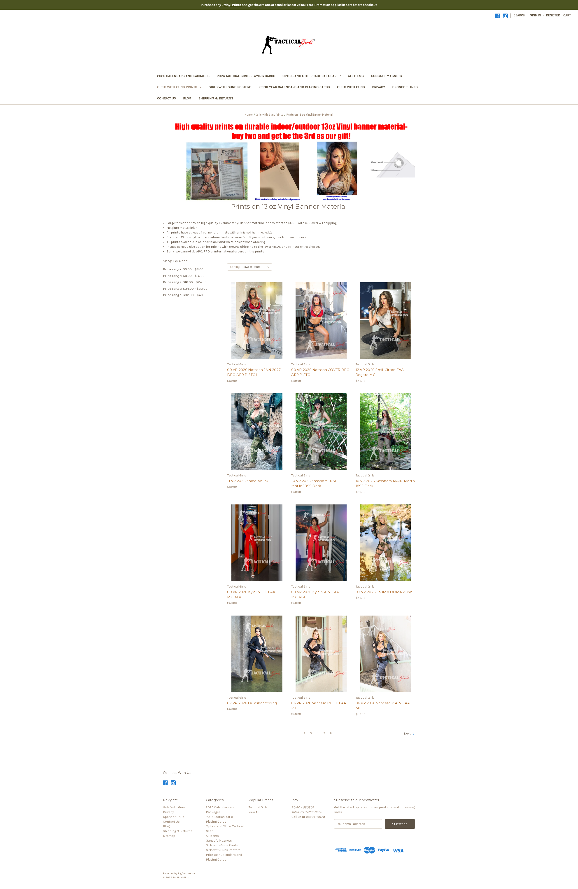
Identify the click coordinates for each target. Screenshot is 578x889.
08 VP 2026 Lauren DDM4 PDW (384, 592)
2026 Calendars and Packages (183, 76)
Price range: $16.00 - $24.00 (185, 282)
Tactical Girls (258, 807)
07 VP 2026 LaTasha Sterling (252, 703)
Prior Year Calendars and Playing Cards (294, 87)
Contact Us (166, 98)
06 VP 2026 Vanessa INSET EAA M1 (318, 705)
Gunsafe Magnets (386, 76)
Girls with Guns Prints (177, 87)
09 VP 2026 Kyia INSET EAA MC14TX (251, 594)
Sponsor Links (405, 87)
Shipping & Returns (215, 98)
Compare (255, 320)
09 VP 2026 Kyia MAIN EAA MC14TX (315, 594)
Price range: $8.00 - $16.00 (184, 276)
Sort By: (235, 266)
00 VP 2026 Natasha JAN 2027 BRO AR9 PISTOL (254, 372)
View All (254, 812)
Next (407, 733)
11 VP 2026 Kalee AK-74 (247, 481)
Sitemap (169, 836)
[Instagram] (505, 16)
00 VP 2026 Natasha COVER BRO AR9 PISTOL (320, 372)
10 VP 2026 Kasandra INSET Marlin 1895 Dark (315, 483)
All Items (356, 76)
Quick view (253, 312)
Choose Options (257, 328)
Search (519, 15)
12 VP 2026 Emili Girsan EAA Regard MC (380, 372)
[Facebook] (497, 16)
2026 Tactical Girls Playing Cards (246, 76)
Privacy (378, 87)
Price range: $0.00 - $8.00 (183, 269)
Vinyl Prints (233, 5)
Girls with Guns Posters (230, 87)
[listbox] (257, 267)
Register (553, 15)
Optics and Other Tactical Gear (309, 76)
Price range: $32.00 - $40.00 (185, 295)
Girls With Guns (351, 87)
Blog (187, 98)
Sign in (535, 15)
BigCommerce (187, 873)
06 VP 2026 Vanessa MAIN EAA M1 (383, 705)
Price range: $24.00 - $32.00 (185, 289)
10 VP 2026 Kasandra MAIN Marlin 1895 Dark (385, 483)
